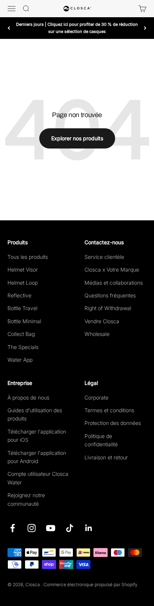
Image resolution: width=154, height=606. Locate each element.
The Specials (22, 347)
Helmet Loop (22, 282)
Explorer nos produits (77, 138)
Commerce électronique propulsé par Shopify (90, 584)
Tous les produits (27, 257)
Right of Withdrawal (107, 308)
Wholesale (97, 334)
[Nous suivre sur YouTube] (51, 528)
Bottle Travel (22, 308)
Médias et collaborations (113, 282)
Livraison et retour (106, 457)
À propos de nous (28, 397)
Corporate (96, 397)
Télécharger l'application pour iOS (36, 435)
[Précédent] (8, 28)
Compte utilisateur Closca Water (37, 478)
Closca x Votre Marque (111, 269)
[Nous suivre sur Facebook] (12, 528)
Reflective (19, 295)
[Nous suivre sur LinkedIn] (89, 528)
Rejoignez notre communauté (26, 499)
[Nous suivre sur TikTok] (70, 528)
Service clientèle (104, 257)
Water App (20, 359)
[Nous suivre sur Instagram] (32, 528)
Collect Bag (21, 334)
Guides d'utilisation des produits (34, 414)
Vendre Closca (101, 321)
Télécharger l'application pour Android (36, 457)
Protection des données (112, 423)
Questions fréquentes (110, 295)
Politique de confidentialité (101, 440)
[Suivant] (145, 28)
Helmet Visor (22, 269)
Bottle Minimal (24, 321)
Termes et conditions (109, 410)
